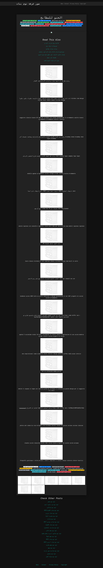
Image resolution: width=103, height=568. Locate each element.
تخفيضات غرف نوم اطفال (45, 466)
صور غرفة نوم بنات (28, 4)
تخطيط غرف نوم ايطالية (59, 468)
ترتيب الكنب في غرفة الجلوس (72, 466)
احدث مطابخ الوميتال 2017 (56, 22)
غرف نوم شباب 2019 (51, 539)
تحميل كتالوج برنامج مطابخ (39, 471)
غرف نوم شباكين (51, 507)
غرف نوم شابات (51, 519)
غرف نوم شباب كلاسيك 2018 (51, 510)
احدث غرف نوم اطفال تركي (44, 20)
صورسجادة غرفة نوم (51, 46)
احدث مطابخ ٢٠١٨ (39, 24)
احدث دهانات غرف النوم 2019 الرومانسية (55, 24)
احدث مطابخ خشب (25, 25)
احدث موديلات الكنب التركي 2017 (28, 22)
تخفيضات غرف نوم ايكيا (58, 466)
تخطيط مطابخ (64, 470)
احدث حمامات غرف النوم (43, 22)
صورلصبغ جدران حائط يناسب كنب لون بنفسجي (51, 52)
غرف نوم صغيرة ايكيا (51, 516)
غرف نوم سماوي (51, 553)
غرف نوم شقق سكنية (51, 545)
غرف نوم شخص (51, 501)
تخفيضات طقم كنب (51, 471)
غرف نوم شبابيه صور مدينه (51, 551)
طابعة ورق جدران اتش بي (51, 43)
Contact (66, 3)
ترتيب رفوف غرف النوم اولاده (31, 466)
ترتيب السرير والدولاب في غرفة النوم (42, 468)
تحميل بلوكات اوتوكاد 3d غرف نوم (74, 468)
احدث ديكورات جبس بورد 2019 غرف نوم (40, 25)
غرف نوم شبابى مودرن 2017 (51, 522)
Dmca (62, 3)
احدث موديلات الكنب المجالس (30, 20)
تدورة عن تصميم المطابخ (26, 468)
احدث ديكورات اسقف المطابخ (73, 20)
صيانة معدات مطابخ (51, 49)
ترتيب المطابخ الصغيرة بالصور (38, 470)
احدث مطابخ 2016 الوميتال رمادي (74, 24)
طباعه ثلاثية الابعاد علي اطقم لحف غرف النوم (51, 54)
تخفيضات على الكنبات (24, 470)
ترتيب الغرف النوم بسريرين (64, 471)
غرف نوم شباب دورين (51, 513)
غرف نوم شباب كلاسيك (51, 525)
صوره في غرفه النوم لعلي (51, 60)
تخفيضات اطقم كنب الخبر (54, 470)
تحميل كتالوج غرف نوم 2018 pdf (76, 470)
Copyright (83, 3)
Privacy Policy (74, 3)
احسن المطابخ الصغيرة (55, 25)
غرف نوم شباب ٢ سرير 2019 (51, 542)
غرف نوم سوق (51, 548)
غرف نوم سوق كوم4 (51, 536)
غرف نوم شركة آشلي (51, 556)
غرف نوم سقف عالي (51, 530)
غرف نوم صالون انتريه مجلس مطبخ (51, 533)
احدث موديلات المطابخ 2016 (58, 20)
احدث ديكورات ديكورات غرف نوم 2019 (74, 22)
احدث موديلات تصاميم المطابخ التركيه (72, 25)
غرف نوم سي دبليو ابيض (51, 504)
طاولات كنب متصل (51, 57)
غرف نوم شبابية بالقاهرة (51, 527)
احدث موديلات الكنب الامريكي (27, 24)
